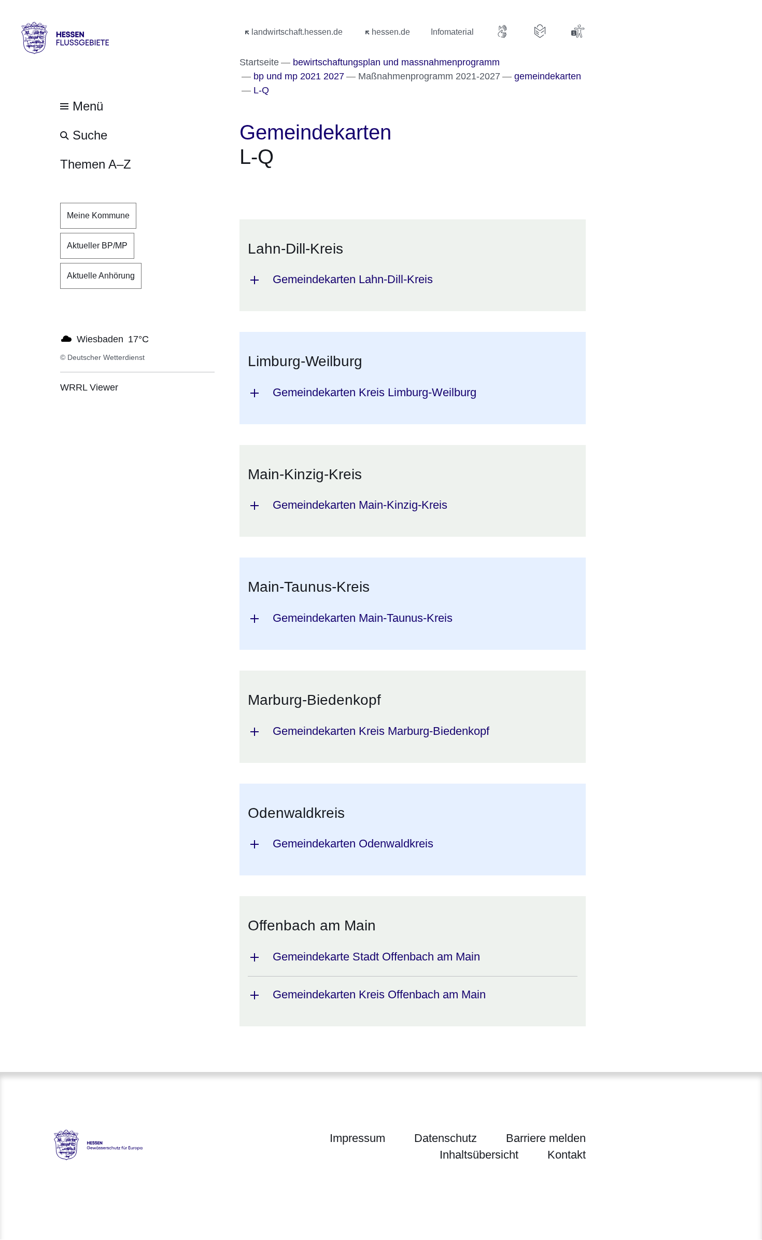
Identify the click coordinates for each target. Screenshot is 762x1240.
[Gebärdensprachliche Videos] (503, 31)
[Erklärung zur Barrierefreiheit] (577, 31)
